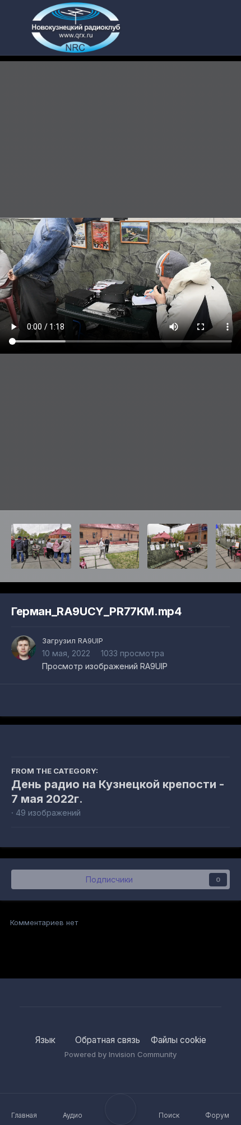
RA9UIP (90, 640)
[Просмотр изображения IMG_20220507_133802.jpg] (110, 546)
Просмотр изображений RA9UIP (105, 666)
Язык (46, 1040)
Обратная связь (107, 1040)
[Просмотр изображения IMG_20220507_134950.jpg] (41, 546)
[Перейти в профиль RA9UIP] (23, 647)
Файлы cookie (178, 1040)
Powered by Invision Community (120, 1054)
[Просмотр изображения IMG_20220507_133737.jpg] (177, 546)
